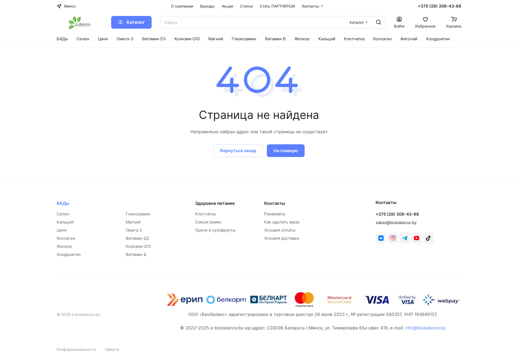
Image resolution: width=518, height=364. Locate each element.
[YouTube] (416, 238)
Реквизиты (274, 213)
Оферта (112, 349)
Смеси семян (208, 222)
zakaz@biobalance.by (396, 222)
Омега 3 (134, 230)
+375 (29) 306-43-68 (439, 6)
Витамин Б (136, 254)
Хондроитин (69, 254)
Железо (64, 246)
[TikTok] (428, 238)
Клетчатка (205, 213)
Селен (63, 213)
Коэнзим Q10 (138, 246)
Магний (133, 222)
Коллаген (66, 238)
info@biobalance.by (425, 327)
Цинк (62, 230)
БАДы (63, 203)
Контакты (274, 203)
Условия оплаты (279, 230)
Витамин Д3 (137, 238)
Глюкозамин (138, 213)
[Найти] (378, 22)
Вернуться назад (238, 150)
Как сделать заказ (281, 222)
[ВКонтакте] (381, 238)
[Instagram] (392, 238)
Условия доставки (281, 238)
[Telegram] (404, 238)
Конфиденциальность (76, 349)
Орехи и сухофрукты (215, 230)
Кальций (65, 222)
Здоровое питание (215, 203)
